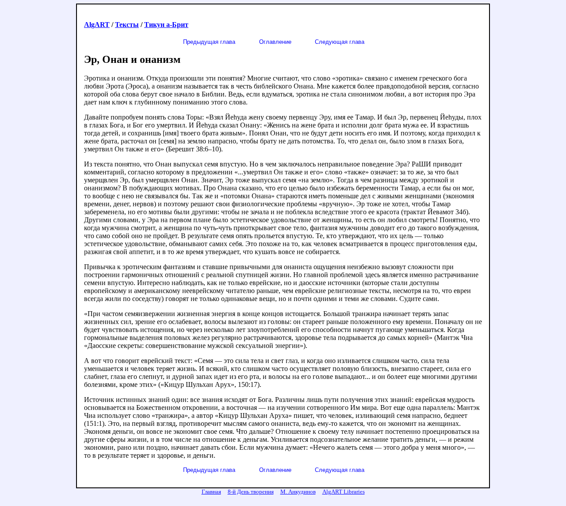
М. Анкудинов (298, 491)
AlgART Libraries (343, 491)
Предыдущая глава (209, 42)
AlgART (97, 24)
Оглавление (275, 42)
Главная (211, 491)
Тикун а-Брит (166, 24)
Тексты (127, 24)
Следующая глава (339, 42)
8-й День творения (251, 491)
